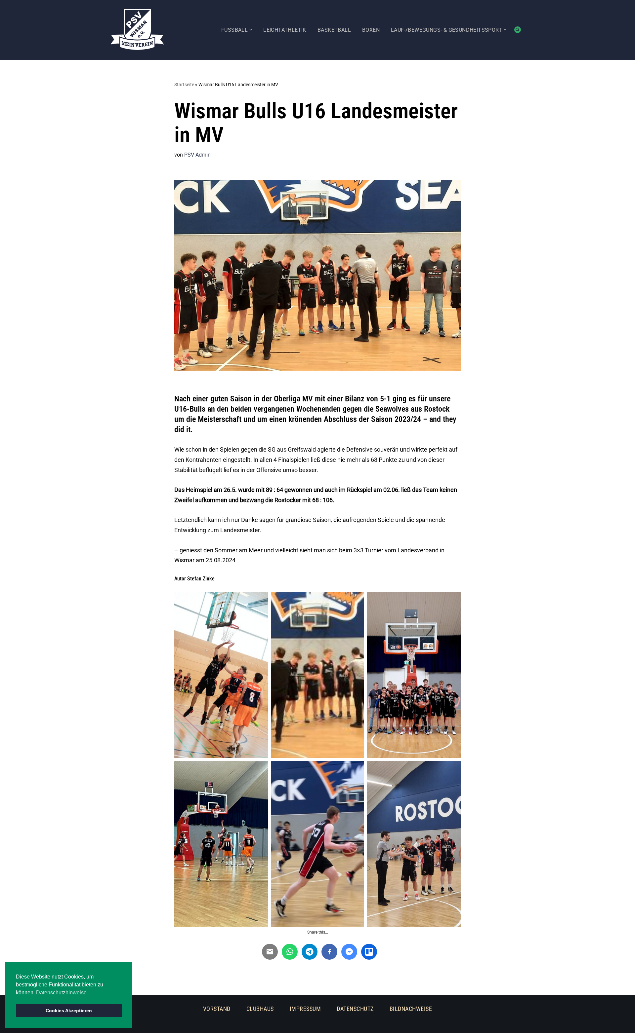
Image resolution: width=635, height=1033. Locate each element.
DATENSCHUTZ (355, 1008)
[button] (250, 29)
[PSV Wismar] (137, 29)
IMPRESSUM (305, 1008)
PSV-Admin (197, 155)
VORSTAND (217, 1008)
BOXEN (371, 30)
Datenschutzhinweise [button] (61, 992)
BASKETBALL (334, 30)
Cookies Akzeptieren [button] (69, 1010)
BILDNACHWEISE (411, 1008)
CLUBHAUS (260, 1008)
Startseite (184, 84)
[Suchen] (517, 29)
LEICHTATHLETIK (284, 30)
